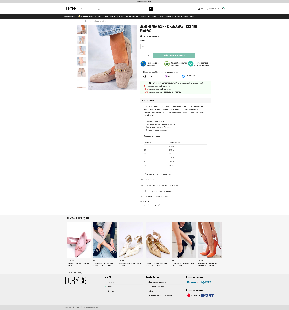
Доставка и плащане (157, 282)
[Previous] (92, 57)
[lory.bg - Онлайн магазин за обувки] (70, 8)
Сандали (98, 16)
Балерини (120, 16)
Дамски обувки (69, 16)
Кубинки (161, 16)
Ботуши (112, 16)
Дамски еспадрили (132, 16)
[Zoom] (91, 88)
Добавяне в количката (174, 55)
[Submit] (151, 9)
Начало (88, 21)
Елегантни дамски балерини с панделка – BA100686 (157, 264)
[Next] (133, 57)
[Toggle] (142, 100)
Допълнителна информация (157, 174)
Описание (149, 100)
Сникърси (178, 16)
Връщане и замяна (156, 287)
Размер (143, 40)
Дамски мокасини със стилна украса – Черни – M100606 (104, 264)
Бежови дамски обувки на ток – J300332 (131, 264)
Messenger (191, 76)
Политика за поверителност (160, 296)
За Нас (110, 287)
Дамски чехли (145, 16)
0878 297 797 (153, 76)
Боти (106, 16)
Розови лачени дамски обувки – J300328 (79, 264)
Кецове (154, 16)
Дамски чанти (189, 16)
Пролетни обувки (87, 16)
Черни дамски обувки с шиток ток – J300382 (183, 264)
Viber (169, 76)
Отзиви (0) (149, 180)
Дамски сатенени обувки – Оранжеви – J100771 (208, 264)
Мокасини (169, 16)
